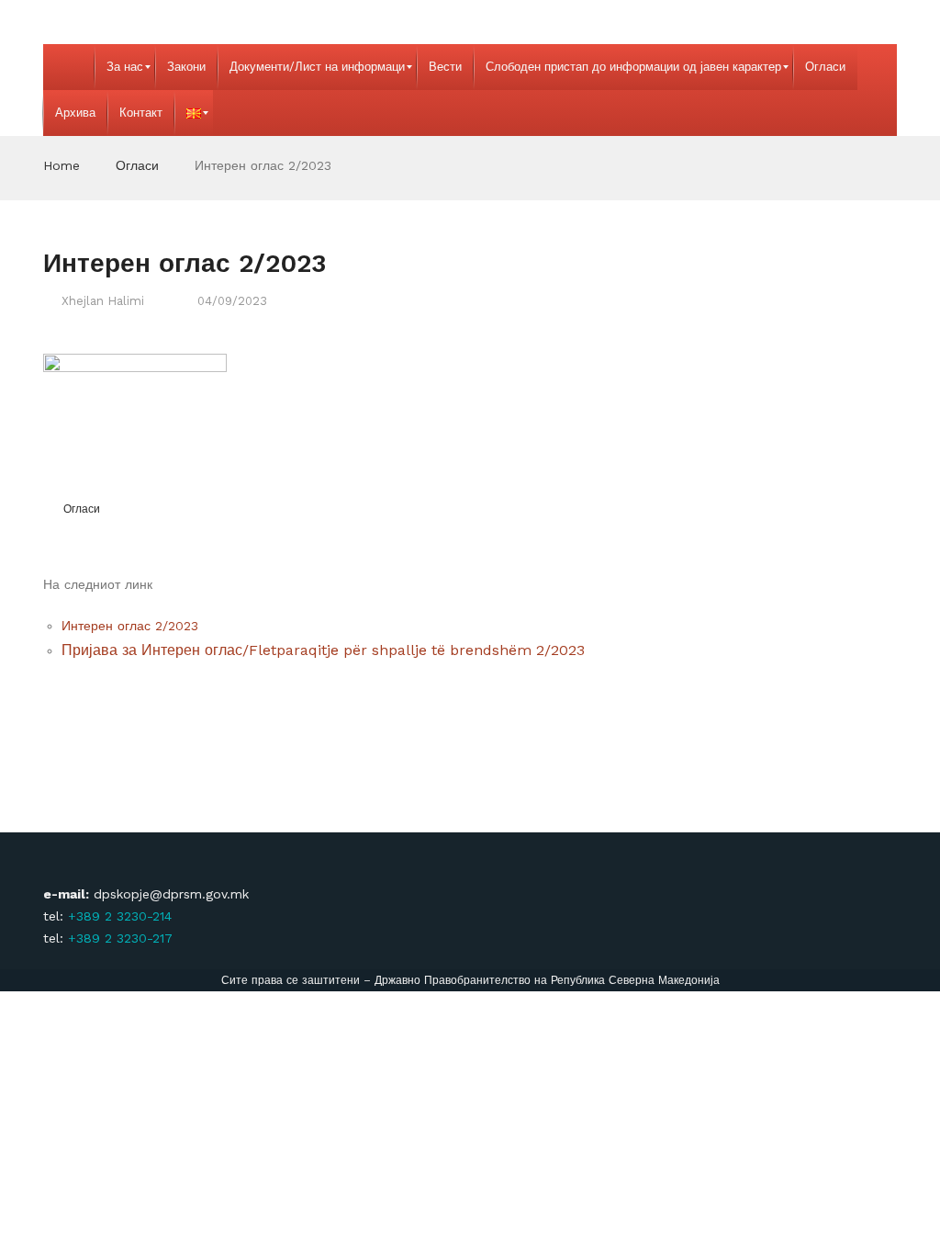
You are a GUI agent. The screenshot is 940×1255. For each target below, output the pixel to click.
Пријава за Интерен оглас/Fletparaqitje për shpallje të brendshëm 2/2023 (323, 650)
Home (61, 165)
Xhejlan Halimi (103, 301)
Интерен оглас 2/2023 (132, 625)
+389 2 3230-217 (120, 938)
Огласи (137, 165)
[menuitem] (69, 67)
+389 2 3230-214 (120, 916)
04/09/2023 (232, 301)
